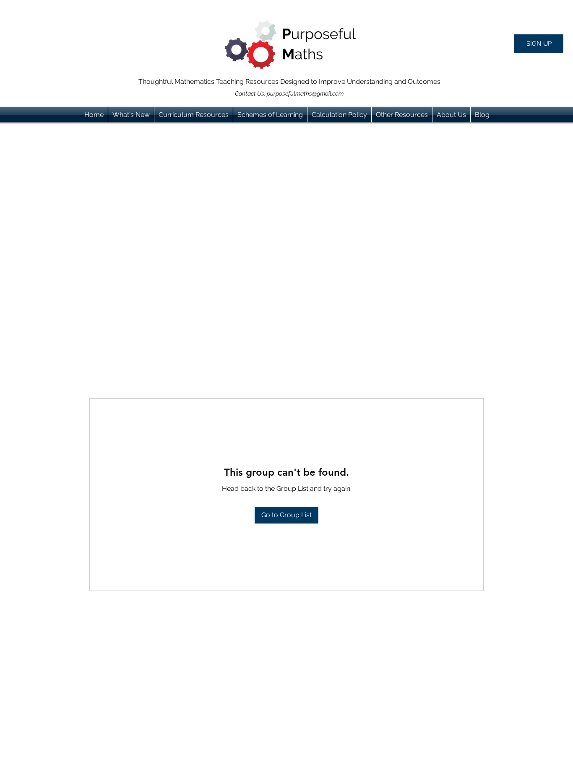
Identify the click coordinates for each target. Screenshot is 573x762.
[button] (538, 43)
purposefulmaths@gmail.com (305, 93)
